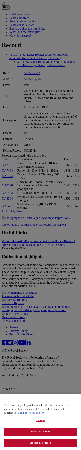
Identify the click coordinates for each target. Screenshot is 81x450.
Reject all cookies (40, 431)
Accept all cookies (40, 442)
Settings (40, 420)
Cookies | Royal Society (31, 412)
